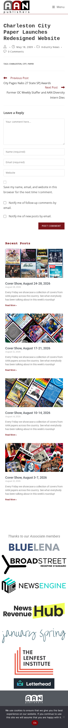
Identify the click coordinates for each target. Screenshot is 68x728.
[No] (63, 717)
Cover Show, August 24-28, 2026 (27, 283)
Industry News (50, 47)
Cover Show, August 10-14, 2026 (27, 413)
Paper (31, 63)
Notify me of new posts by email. (30, 216)
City (25, 63)
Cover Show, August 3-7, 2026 (26, 477)
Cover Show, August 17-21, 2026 (27, 348)
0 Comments (16, 51)
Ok (34, 722)
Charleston (15, 63)
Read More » (11, 305)
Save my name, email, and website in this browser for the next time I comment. (30, 189)
